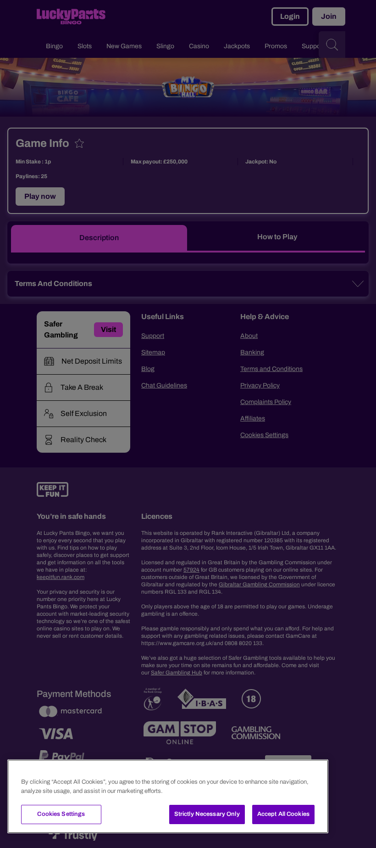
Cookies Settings (61, 814)
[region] (167, 796)
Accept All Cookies (283, 814)
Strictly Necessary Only (207, 814)
